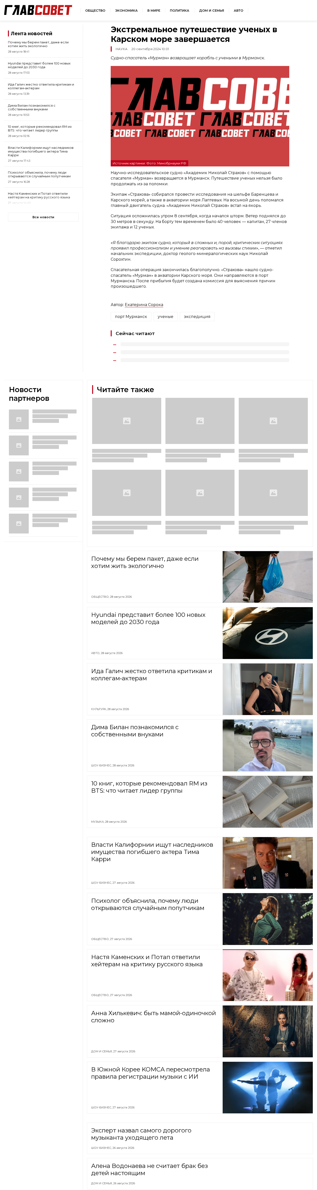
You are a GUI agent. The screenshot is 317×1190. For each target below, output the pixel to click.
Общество (95, 10)
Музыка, (98, 821)
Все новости (43, 217)
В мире (153, 10)
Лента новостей (31, 33)
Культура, (99, 709)
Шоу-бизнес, (101, 765)
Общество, (100, 596)
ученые (165, 316)
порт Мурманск (131, 316)
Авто (238, 10)
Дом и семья (211, 10)
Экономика (126, 10)
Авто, (96, 653)
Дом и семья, (102, 1051)
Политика (179, 10)
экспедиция (197, 316)
